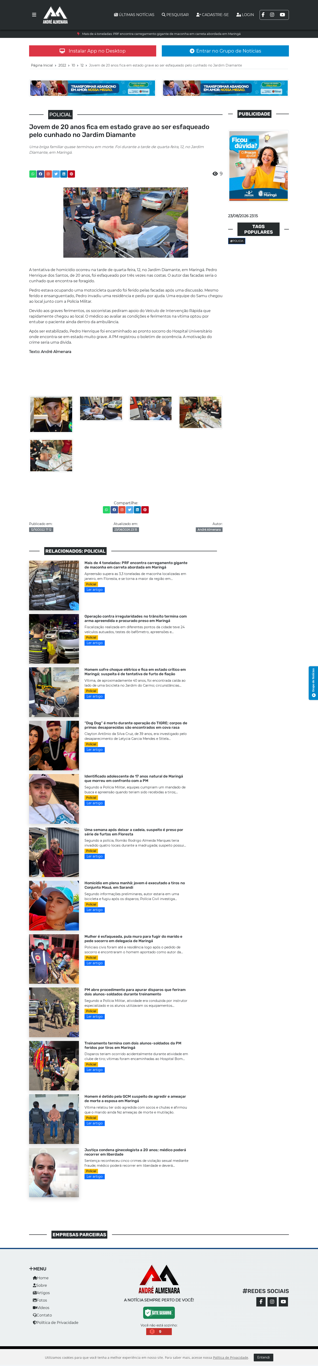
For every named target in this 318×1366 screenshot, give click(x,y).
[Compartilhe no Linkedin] (63, 174)
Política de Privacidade (57, 1322)
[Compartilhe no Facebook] (40, 174)
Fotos (42, 1300)
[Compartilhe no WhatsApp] (32, 174)
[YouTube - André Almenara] (283, 1301)
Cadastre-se (215, 15)
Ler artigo (95, 590)
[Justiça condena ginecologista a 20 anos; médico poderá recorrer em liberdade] (54, 1172)
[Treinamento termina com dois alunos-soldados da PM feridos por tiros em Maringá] (54, 1065)
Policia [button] (238, 241)
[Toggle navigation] (34, 14)
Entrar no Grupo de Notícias (228, 51)
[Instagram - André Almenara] (272, 1301)
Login (248, 15)
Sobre (41, 1285)
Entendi (263, 1357)
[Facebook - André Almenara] (261, 1301)
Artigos (43, 1293)
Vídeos (43, 1308)
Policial (91, 584)
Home (43, 1278)
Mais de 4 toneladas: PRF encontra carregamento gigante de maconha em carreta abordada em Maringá (161, 34)
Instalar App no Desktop (97, 51)
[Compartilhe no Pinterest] (71, 174)
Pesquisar (177, 15)
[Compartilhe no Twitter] (56, 174)
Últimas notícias (136, 15)
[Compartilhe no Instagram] (48, 174)
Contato (44, 1315)
